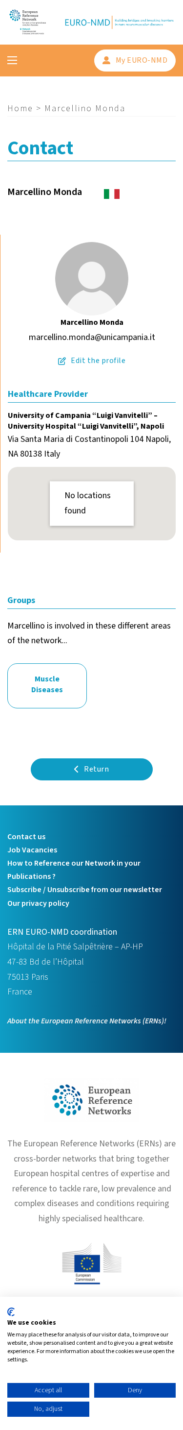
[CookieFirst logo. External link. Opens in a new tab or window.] (11, 1312)
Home (20, 108)
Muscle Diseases (47, 684)
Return (96, 769)
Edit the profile (98, 360)
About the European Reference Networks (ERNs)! (86, 1021)
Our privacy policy (38, 903)
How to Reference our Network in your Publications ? (74, 870)
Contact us (26, 836)
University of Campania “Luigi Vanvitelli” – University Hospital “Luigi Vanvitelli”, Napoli (86, 421)
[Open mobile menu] (12, 60)
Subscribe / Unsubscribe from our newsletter (84, 889)
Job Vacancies (32, 850)
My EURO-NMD (142, 60)
